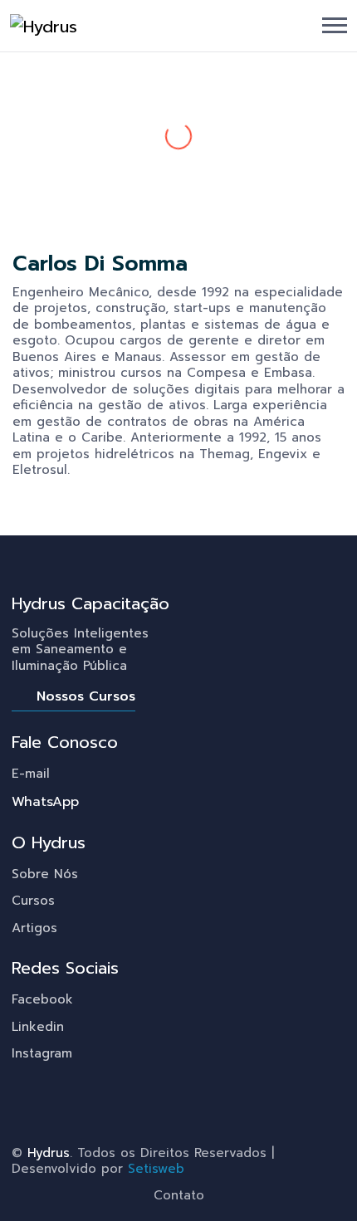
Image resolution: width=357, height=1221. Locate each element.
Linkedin (38, 1027)
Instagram (42, 1053)
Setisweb (156, 1169)
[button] (334, 25)
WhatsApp (45, 802)
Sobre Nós (45, 874)
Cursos (33, 900)
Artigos (34, 928)
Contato (179, 1195)
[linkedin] (24, 499)
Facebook (42, 999)
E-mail (31, 773)
